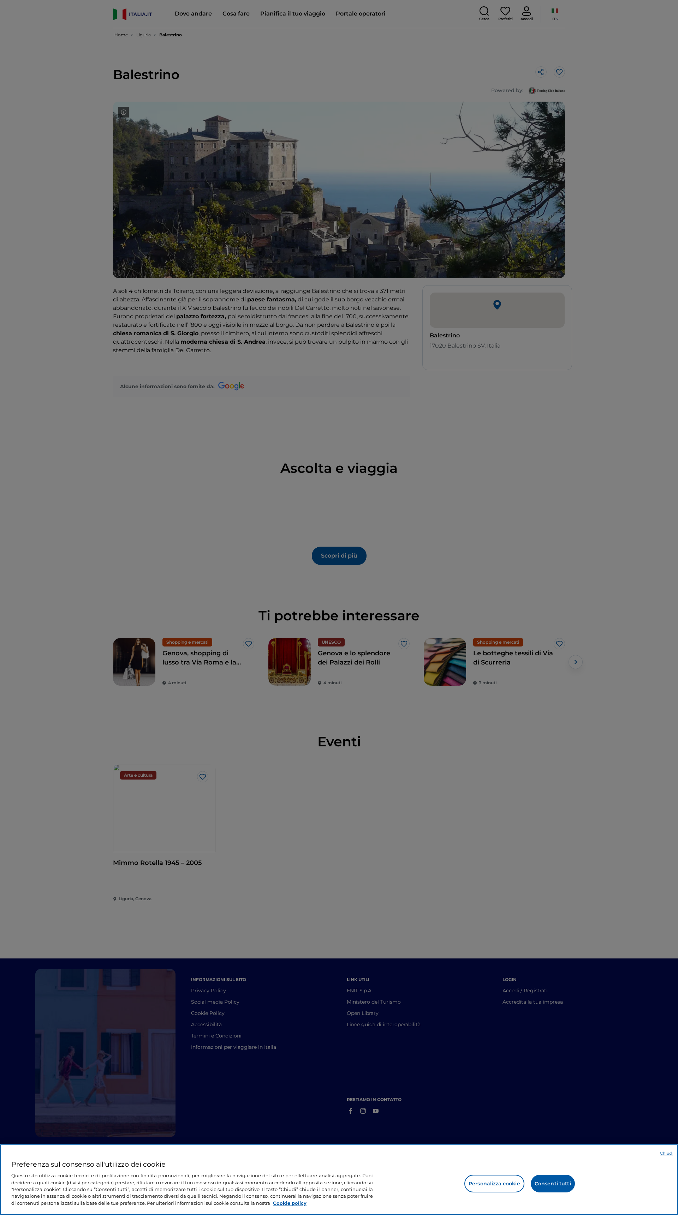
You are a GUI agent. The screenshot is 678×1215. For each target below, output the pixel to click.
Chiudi (666, 1153)
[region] (339, 1179)
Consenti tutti (553, 1183)
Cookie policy (290, 1203)
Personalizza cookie (494, 1183)
